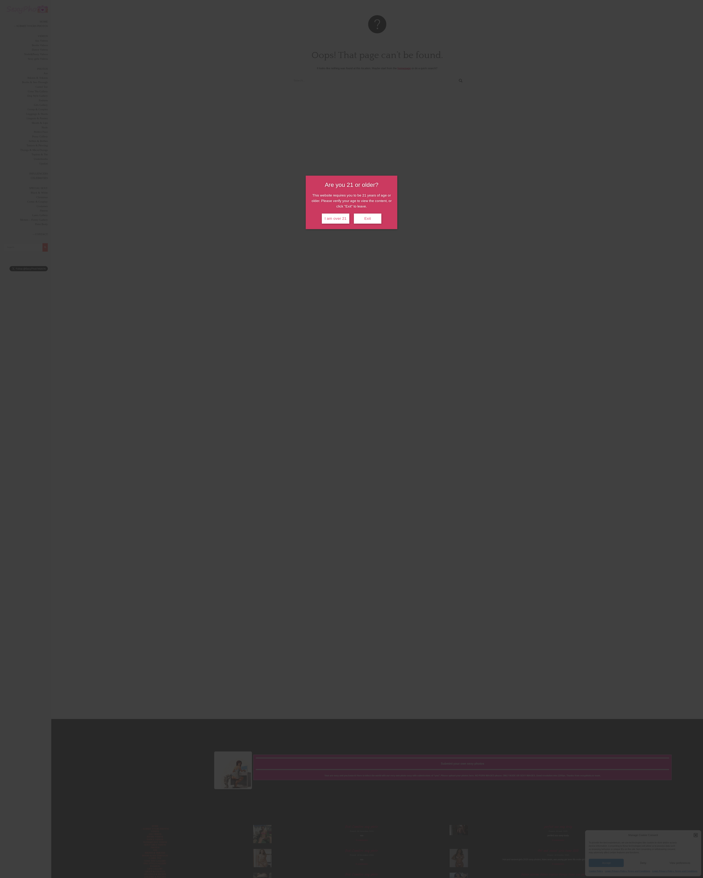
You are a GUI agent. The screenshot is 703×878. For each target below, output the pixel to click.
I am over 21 (336, 218)
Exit (367, 218)
